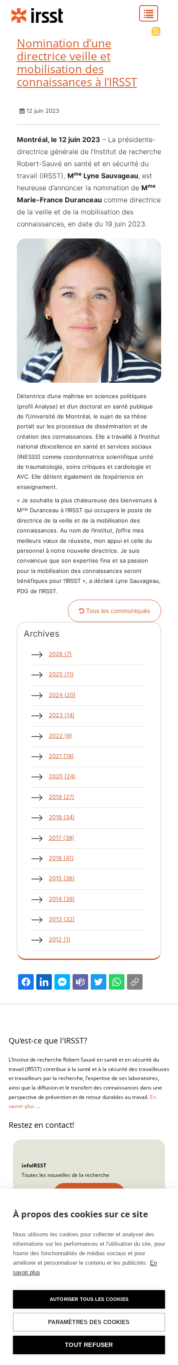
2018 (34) (62, 817)
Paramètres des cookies (89, 1322)
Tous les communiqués (117, 610)
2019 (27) (61, 796)
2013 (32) (62, 919)
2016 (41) (61, 857)
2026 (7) (60, 653)
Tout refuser (89, 1345)
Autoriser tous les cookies (89, 1299)
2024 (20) (62, 694)
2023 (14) (62, 715)
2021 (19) (61, 755)
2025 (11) (61, 674)
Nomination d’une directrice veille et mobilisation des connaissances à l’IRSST (77, 62)
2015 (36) (62, 878)
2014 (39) (62, 898)
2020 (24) (62, 776)
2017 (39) (61, 837)
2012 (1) (59, 939)
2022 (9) (60, 735)
